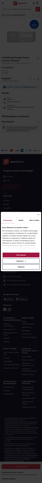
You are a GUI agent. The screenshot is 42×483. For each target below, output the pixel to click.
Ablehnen (21, 267)
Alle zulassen (21, 255)
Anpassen (19, 261)
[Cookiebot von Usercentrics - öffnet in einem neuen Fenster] (31, 214)
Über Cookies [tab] (34, 220)
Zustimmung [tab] (7, 220)
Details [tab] (21, 220)
